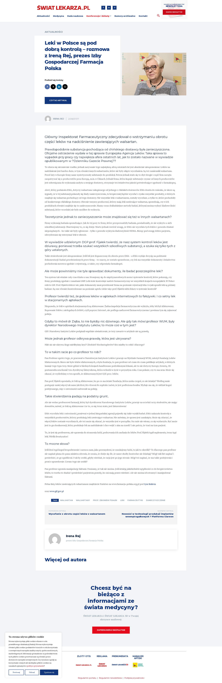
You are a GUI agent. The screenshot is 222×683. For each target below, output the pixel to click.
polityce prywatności (35, 666)
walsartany (83, 500)
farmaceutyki (135, 500)
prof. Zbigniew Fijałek (105, 500)
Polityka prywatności (134, 678)
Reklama (102, 656)
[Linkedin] (109, 8)
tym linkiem (150, 484)
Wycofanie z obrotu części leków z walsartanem (77, 514)
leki (122, 500)
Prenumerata (120, 656)
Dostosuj (16, 672)
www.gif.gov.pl (57, 491)
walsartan (66, 500)
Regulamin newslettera (110, 678)
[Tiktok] (115, 8)
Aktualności (54, 32)
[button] (158, 15)
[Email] (65, 86)
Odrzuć (32, 672)
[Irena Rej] (49, 119)
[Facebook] (103, 8)
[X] (53, 86)
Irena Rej (58, 119)
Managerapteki (138, 657)
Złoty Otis (84, 656)
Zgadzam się (49, 672)
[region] (33, 655)
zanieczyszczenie (155, 500)
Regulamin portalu (87, 678)
